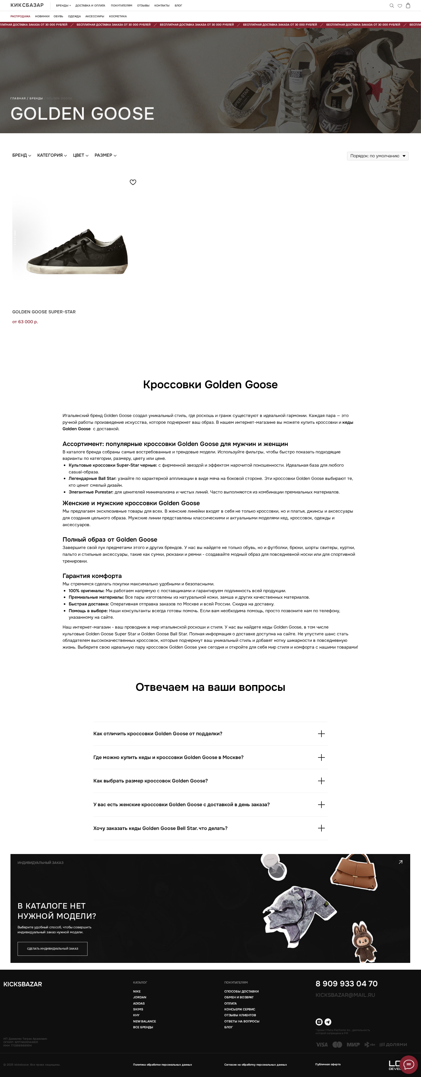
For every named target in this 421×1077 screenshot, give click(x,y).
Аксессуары (94, 16)
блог (228, 1027)
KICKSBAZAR (22, 984)
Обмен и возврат (239, 997)
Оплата (230, 1003)
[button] (53, 949)
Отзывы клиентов (240, 1015)
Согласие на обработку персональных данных (255, 1065)
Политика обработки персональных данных (162, 1065)
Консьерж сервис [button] (239, 1009)
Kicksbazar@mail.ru (345, 995)
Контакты (162, 5)
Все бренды (143, 1027)
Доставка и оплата (90, 5)
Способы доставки (241, 991)
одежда (74, 16)
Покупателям (121, 5)
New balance (144, 1021)
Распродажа (20, 16)
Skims (138, 1009)
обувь (58, 16)
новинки (42, 16)
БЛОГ (178, 5)
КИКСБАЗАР (27, 5)
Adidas (139, 1003)
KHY (136, 1015)
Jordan (139, 997)
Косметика (118, 16)
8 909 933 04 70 (347, 984)
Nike (137, 991)
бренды (36, 98)
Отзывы (143, 5)
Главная (18, 98)
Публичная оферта (328, 1064)
